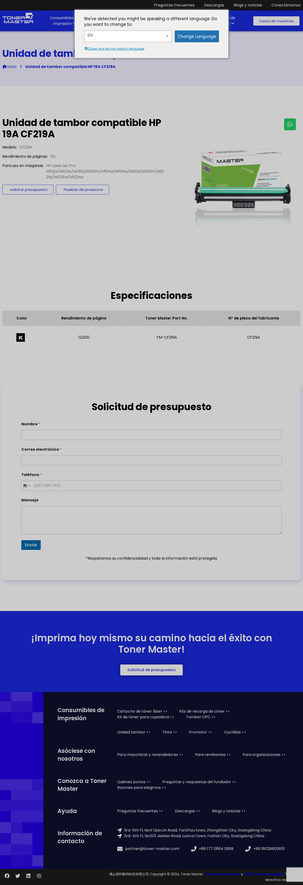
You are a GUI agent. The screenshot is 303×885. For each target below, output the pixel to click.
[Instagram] (39, 876)
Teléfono (31, 474)
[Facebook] (7, 876)
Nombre (30, 424)
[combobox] (26, 486)
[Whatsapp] (290, 124)
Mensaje (29, 500)
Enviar (31, 545)
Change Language (197, 36)
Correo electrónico (41, 449)
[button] (276, 21)
